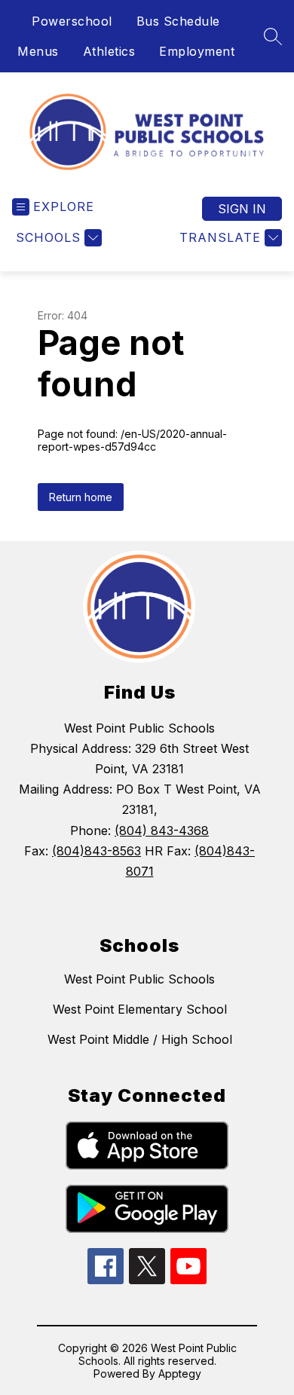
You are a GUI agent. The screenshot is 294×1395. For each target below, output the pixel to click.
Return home (80, 497)
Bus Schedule (178, 21)
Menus (38, 51)
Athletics (109, 51)
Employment (196, 51)
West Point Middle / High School (139, 1039)
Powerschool (72, 21)
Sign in (242, 208)
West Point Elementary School (140, 1009)
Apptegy (179, 1373)
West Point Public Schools (139, 979)
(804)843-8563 (96, 850)
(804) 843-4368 (162, 830)
